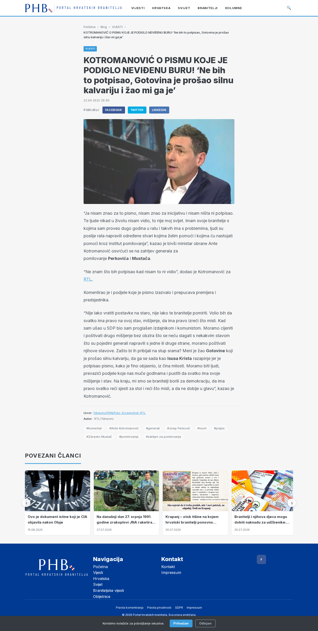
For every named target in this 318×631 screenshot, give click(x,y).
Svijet (97, 584)
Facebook (113, 110)
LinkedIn (159, 110)
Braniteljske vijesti (108, 590)
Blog (104, 27)
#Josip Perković (178, 428)
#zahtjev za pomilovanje (163, 436)
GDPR (179, 607)
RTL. (88, 279)
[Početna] (73, 8)
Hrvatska (101, 578)
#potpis (219, 428)
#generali (153, 428)
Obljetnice (101, 596)
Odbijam (205, 623)
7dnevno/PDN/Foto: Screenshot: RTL (119, 413)
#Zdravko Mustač (99, 436)
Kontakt (168, 566)
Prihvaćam (181, 623)
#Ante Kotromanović (124, 428)
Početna (89, 27)
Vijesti (98, 572)
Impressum (171, 572)
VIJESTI (117, 27)
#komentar (94, 428)
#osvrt (201, 428)
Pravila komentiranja (129, 607)
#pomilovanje (129, 436)
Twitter (137, 110)
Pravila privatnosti (159, 607)
